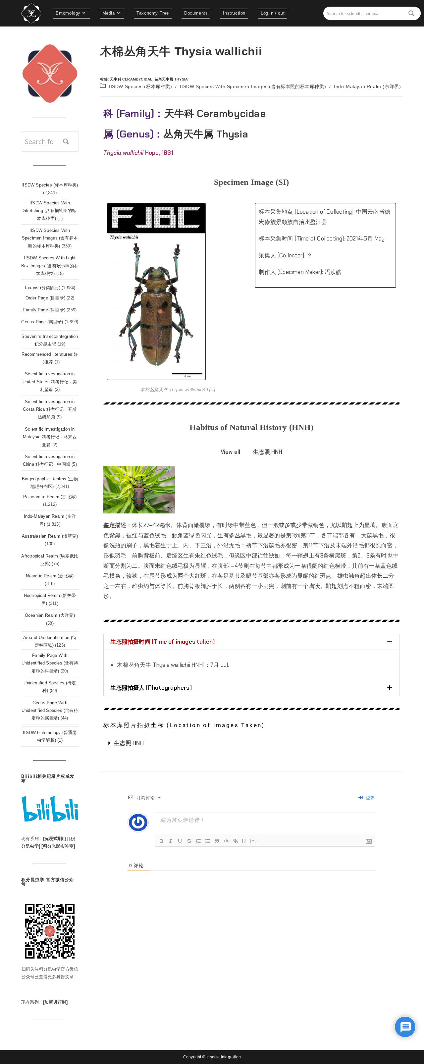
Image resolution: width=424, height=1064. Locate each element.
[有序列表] (198, 841)
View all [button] (230, 451)
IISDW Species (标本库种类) (140, 86)
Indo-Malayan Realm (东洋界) (367, 86)
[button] (251, 642)
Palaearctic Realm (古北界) (50, 496)
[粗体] (161, 841)
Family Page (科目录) (44, 309)
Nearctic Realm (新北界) (50, 575)
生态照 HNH (128, 743)
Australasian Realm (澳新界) (50, 536)
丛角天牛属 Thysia (171, 79)
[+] (253, 840)
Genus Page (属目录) (42, 321)
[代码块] (226, 841)
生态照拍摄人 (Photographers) (150, 687)
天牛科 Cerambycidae (131, 79)
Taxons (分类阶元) (42, 287)
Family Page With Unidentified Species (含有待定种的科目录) (50, 663)
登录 (369, 797)
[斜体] (170, 841)
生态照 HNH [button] (267, 451)
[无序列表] (207, 841)
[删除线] (189, 841)
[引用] (217, 841)
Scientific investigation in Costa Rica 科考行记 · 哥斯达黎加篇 (50, 409)
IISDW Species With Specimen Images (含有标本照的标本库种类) (253, 86)
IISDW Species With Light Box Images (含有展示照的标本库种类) (50, 265)
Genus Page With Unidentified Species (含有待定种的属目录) (50, 710)
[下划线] (180, 841)
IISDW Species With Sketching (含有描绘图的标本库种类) (50, 210)
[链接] (235, 841)
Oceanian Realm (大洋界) (50, 615)
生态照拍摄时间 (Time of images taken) (162, 641)
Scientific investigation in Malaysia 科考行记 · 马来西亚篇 (50, 437)
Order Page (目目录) (45, 297)
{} (244, 840)
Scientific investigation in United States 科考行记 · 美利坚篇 (50, 381)
